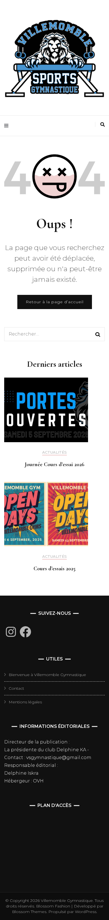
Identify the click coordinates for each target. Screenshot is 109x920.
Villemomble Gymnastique (67, 900)
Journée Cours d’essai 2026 (54, 464)
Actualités (54, 452)
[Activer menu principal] (7, 125)
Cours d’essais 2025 (54, 568)
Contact (16, 688)
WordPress (85, 911)
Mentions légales (25, 701)
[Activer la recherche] (102, 124)
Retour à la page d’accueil (55, 301)
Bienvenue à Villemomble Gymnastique (47, 674)
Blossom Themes (29, 911)
